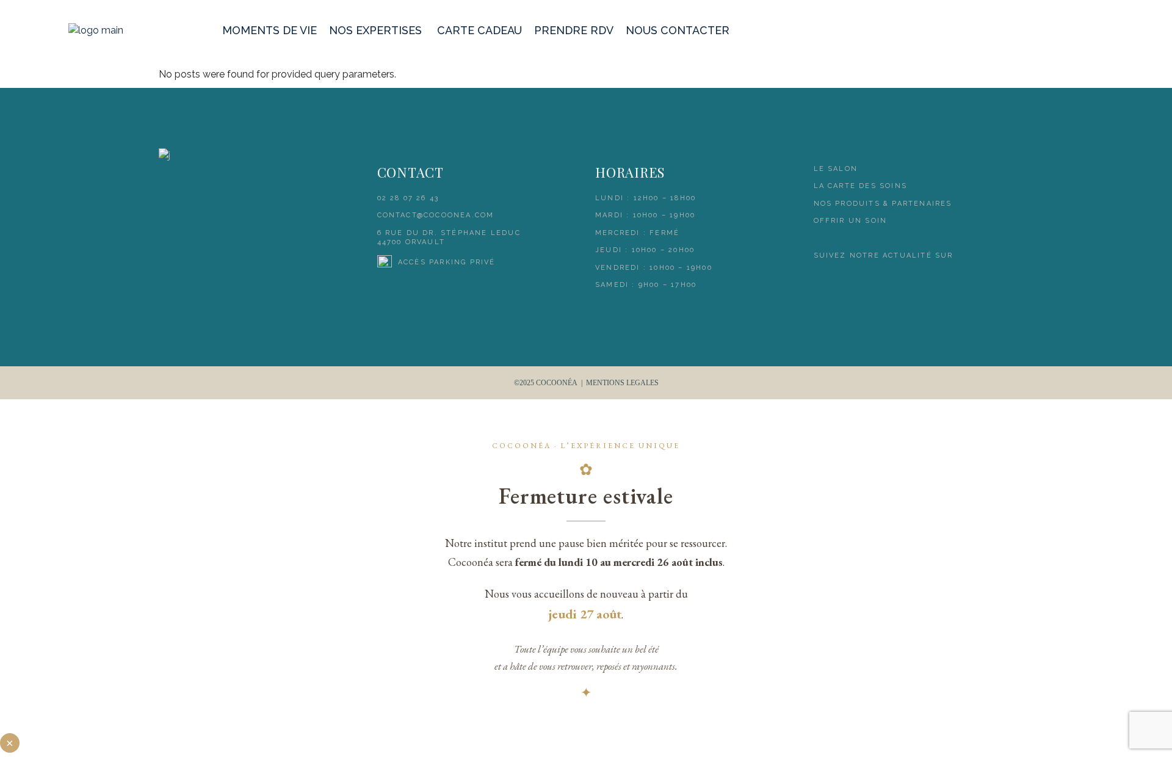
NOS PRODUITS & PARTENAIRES (883, 204)
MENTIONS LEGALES (622, 382)
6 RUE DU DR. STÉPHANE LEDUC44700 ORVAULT (449, 237)
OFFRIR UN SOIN (851, 221)
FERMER (10, 743)
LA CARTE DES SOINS (861, 186)
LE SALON (836, 169)
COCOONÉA (556, 382)
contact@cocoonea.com (435, 215)
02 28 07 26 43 (408, 198)
